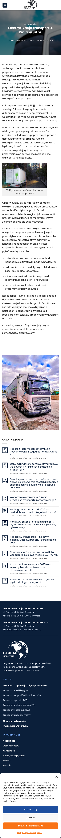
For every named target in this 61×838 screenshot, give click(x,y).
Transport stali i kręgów (15, 690)
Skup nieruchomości (14, 721)
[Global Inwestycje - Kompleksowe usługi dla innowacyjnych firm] (30, 5)
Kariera (6, 760)
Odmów (30, 817)
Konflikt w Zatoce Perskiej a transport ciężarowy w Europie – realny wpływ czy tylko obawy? (33, 524)
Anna (50, 40)
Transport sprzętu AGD (15, 700)
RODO (39, 832)
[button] (56, 776)
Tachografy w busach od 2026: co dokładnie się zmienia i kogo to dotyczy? (33, 511)
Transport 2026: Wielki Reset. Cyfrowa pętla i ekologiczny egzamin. (32, 581)
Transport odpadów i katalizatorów (22, 695)
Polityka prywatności (26, 832)
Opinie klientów (11, 745)
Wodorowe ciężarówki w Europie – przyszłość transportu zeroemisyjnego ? (33, 498)
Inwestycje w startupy (15, 725)
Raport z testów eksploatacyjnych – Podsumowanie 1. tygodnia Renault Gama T (33, 451)
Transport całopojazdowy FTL (19, 705)
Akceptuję (30, 809)
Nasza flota (9, 740)
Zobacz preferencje (30, 825)
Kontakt (7, 765)
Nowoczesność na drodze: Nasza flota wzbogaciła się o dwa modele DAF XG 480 (34, 553)
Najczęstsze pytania (14, 755)
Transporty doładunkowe (16, 709)
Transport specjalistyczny (16, 714)
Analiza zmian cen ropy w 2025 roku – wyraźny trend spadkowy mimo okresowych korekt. (31, 567)
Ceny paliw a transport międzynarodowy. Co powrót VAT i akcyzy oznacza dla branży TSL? (34, 467)
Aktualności (30, 24)
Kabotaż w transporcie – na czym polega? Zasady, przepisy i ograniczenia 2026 (33, 539)
